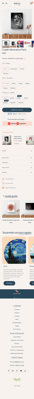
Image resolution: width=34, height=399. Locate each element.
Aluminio (5, 73)
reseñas (4, 150)
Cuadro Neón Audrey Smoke (18, 137)
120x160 (13, 102)
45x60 (12, 98)
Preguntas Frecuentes (17, 340)
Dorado (5, 88)
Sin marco (6, 83)
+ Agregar (16, 143)
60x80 (19, 98)
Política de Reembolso (17, 353)
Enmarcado (13, 69)
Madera (27, 83)
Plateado (12, 88)
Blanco (14, 83)
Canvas (5, 69)
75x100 (26, 98)
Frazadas (16, 316)
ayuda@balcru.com (18, 362)
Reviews (17, 343)
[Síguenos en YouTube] (21, 371)
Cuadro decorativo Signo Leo (11, 220)
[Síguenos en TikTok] (25, 371)
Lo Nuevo (17, 309)
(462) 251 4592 (19, 365)
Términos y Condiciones (17, 350)
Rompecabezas (17, 322)
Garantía (4, 172)
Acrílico (22, 69)
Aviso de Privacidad (17, 347)
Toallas (17, 326)
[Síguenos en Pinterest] (17, 371)
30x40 (5, 98)
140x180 (20, 102)
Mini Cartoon (17, 329)
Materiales (5, 162)
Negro (20, 83)
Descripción (5, 157)
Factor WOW (17, 337)
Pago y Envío (5, 167)
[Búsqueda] (6, 3)
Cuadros (17, 313)
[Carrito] (31, 3)
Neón (16, 319)
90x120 (5, 102)
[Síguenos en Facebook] (9, 371)
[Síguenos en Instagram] (13, 371)
